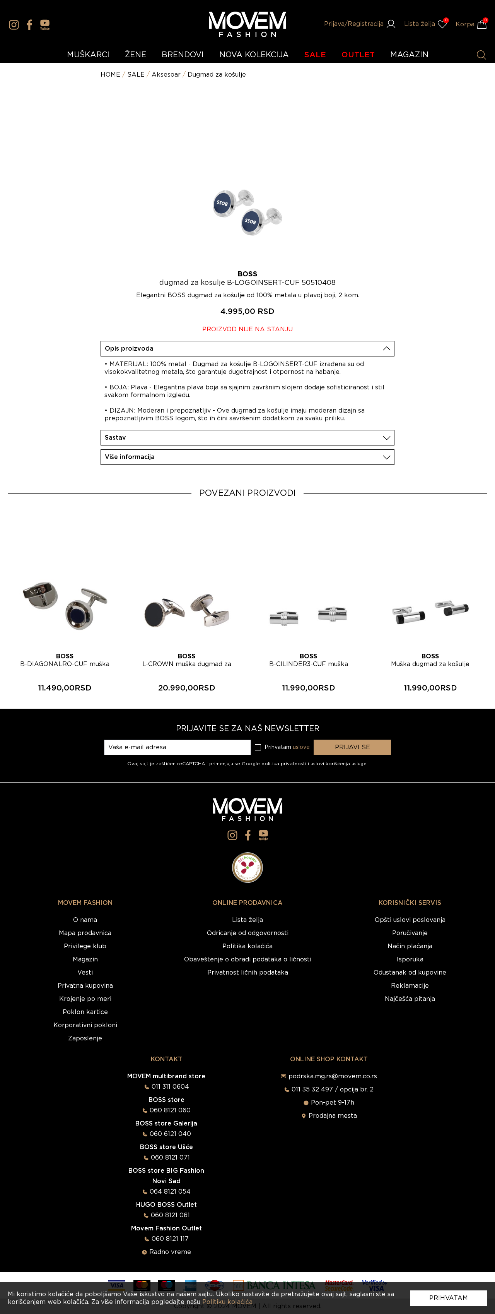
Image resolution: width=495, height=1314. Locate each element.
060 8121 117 (170, 1239)
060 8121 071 (170, 1158)
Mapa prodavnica (85, 933)
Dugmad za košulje (217, 75)
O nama (85, 920)
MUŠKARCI (88, 55)
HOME (110, 75)
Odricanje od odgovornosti (247, 933)
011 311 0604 (170, 1087)
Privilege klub (85, 946)
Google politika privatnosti (275, 763)
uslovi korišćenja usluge (339, 763)
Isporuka (410, 959)
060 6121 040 (170, 1134)
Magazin (85, 959)
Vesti (85, 973)
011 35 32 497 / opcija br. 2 (333, 1089)
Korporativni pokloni (85, 1025)
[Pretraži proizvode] (481, 55)
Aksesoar (166, 75)
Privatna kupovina (85, 986)
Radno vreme (170, 1252)
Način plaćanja (409, 946)
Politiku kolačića (227, 1302)
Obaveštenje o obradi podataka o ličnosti (247, 959)
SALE (315, 55)
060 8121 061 (170, 1215)
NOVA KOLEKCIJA (254, 55)
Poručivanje (410, 933)
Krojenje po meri (85, 999)
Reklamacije (410, 986)
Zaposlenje (85, 1038)
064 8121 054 (170, 1192)
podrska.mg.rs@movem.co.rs (332, 1076)
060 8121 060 (170, 1110)
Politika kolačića (247, 946)
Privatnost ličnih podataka (247, 973)
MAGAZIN (409, 55)
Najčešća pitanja (410, 999)
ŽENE (135, 55)
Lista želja (247, 920)
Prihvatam (448, 1298)
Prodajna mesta (333, 1116)
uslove (301, 747)
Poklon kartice (85, 1012)
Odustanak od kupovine (410, 973)
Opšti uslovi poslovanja (410, 920)
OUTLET (358, 55)
